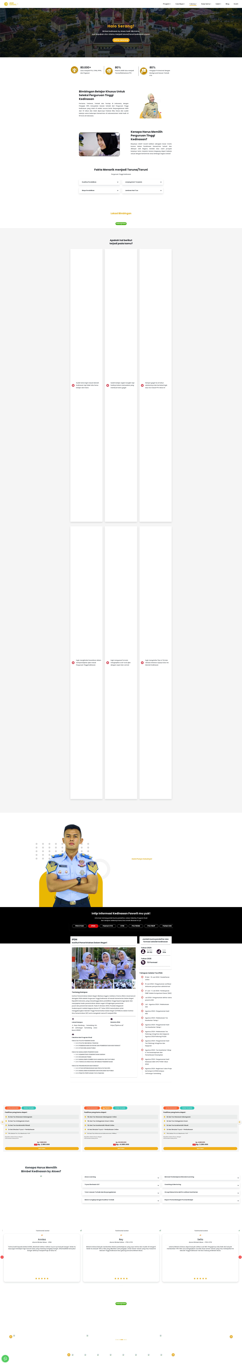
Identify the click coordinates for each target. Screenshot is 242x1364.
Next (241, 1122)
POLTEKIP (151, 926)
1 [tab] (115, 1285)
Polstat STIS (108, 926)
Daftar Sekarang (121, 40)
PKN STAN (79, 926)
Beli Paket (41, 1148)
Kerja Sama (205, 4)
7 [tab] (125, 1285)
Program (166, 4)
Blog (227, 4)
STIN (122, 926)
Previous (4, 1122)
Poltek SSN (167, 926)
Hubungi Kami (121, 223)
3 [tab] (118, 1285)
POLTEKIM (136, 926)
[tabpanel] (41, 1256)
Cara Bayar (179, 4)
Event (236, 4)
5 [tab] (121, 1285)
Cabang (192, 4)
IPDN (93, 926)
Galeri (218, 4)
